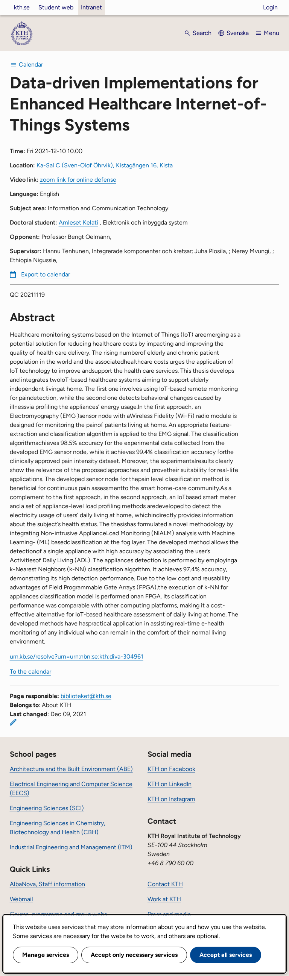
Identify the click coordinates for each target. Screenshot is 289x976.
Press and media (169, 914)
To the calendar (30, 671)
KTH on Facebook (171, 769)
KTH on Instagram (171, 799)
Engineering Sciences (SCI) (47, 808)
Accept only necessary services (134, 954)
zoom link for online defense (78, 179)
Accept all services (225, 954)
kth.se (22, 7)
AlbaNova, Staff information (47, 884)
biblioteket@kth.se (86, 696)
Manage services (45, 954)
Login (270, 7)
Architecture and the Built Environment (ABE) (71, 769)
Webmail (21, 899)
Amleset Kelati (78, 222)
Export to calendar (45, 274)
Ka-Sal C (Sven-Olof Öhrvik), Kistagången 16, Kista (105, 165)
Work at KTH (164, 899)
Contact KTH (165, 884)
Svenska (238, 32)
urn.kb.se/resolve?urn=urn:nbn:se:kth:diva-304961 (76, 656)
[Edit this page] (13, 722)
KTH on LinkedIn (170, 784)
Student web (55, 7)
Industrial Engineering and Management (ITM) (71, 847)
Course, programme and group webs (58, 914)
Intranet (91, 7)
